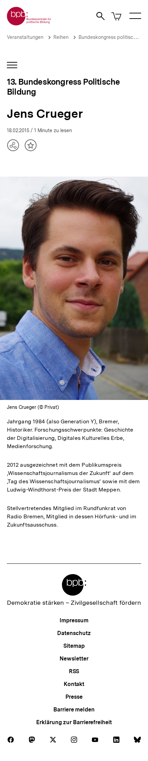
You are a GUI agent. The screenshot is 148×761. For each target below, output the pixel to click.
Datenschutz (74, 633)
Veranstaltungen (25, 37)
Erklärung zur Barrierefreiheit (74, 722)
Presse (73, 697)
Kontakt (74, 684)
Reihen (60, 37)
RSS (74, 671)
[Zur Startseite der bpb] (29, 23)
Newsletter (74, 658)
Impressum (74, 620)
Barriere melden (74, 709)
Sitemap (73, 646)
